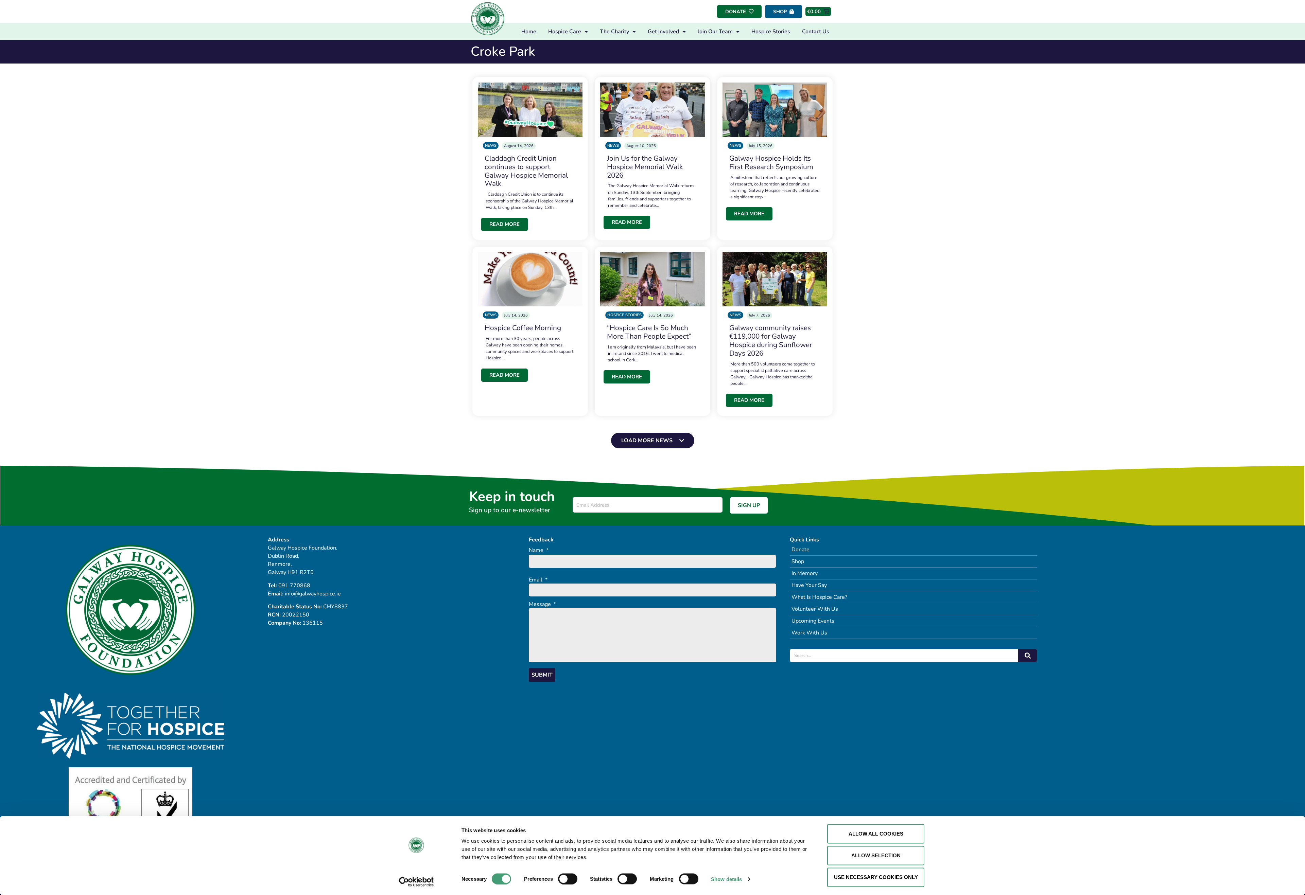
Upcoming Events (812, 621)
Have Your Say (809, 585)
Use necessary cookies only (876, 877)
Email (538, 580)
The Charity (614, 31)
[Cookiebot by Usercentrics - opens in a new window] (416, 882)
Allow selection (876, 855)
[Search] (1027, 655)
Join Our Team (715, 31)
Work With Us (809, 633)
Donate (800, 549)
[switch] (567, 878)
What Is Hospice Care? (819, 597)
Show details (726, 879)
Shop (797, 561)
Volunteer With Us (814, 609)
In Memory (804, 573)
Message (542, 604)
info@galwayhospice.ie (313, 593)
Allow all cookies (876, 834)
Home (528, 31)
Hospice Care (564, 31)
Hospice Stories (770, 31)
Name (539, 550)
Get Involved (663, 31)
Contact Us (815, 31)
